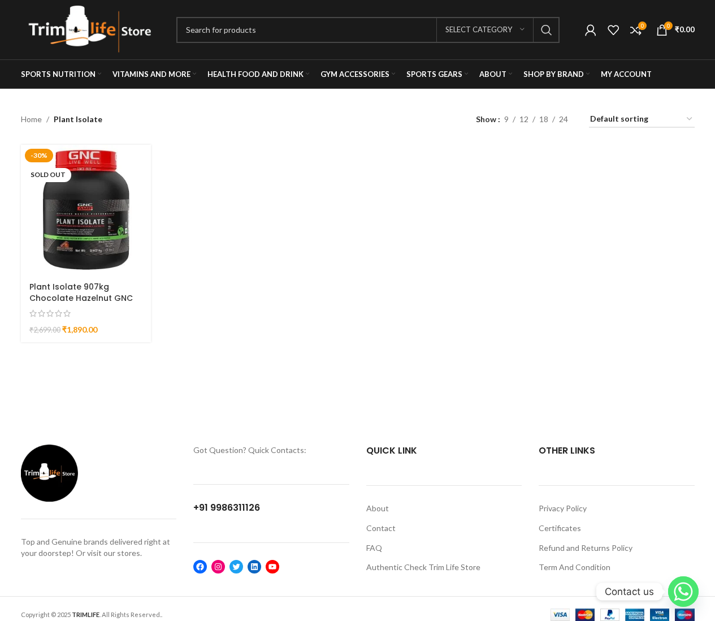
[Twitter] (236, 566)
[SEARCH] (547, 30)
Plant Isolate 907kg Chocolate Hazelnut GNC (81, 292)
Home (31, 119)
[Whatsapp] (683, 591)
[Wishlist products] (613, 30)
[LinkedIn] (254, 566)
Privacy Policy (563, 508)
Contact (381, 528)
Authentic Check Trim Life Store (423, 567)
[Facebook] (200, 566)
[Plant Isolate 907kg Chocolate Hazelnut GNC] (86, 210)
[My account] (590, 30)
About (377, 508)
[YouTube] (272, 566)
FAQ (374, 548)
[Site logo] (90, 28)
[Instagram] (218, 566)
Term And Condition (574, 567)
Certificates (560, 528)
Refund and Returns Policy (585, 548)
